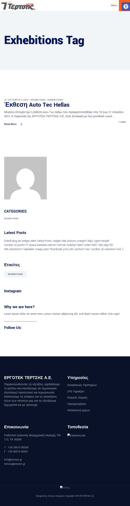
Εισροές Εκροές (77, 397)
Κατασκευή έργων (79, 410)
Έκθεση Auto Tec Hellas (37, 105)
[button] (126, 6)
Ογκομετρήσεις (76, 404)
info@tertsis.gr (13, 459)
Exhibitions (38, 99)
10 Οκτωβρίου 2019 (16, 99)
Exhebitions (55, 99)
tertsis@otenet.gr (14, 464)
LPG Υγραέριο (75, 391)
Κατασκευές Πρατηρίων (82, 385)
